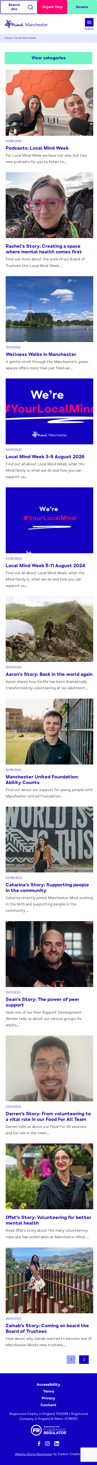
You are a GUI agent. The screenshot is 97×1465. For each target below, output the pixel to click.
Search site (14, 7)
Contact (48, 1405)
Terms (48, 1391)
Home (8, 38)
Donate (82, 7)
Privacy (48, 1398)
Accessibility (48, 1384)
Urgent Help (52, 7)
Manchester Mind (28, 24)
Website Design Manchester (33, 1454)
